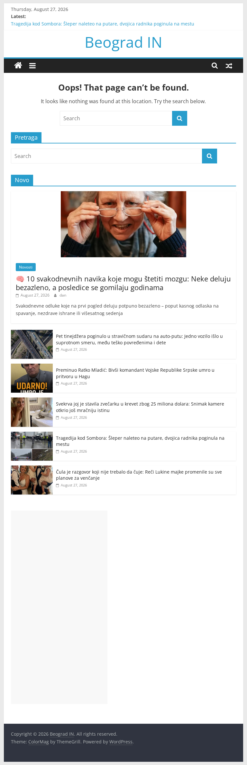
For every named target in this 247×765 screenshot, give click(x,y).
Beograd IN (123, 42)
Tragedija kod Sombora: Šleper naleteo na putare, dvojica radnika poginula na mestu (102, 26)
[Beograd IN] (18, 66)
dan (62, 295)
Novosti (25, 267)
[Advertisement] (59, 607)
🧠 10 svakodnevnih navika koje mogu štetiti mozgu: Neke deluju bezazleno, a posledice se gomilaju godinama (123, 283)
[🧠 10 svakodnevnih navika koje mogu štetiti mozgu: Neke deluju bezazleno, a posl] (123, 194)
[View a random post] (229, 65)
